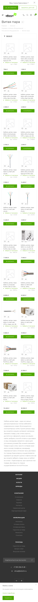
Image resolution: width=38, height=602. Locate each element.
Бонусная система (19, 551)
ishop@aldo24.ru (20, 571)
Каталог (19, 474)
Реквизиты (19, 532)
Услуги (19, 482)
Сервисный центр (19, 508)
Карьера (19, 502)
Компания (18, 493)
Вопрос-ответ (19, 549)
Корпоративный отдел (19, 511)
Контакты (19, 505)
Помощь (19, 542)
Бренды (19, 486)
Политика (19, 535)
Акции (19, 478)
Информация (19, 517)
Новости (19, 500)
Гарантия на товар (19, 530)
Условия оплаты (19, 524)
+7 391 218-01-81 (19, 567)
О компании (19, 497)
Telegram (21, 581)
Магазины (19, 521)
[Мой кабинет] (31, 15)
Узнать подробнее (9, 593)
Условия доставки (19, 527)
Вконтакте (16, 581)
